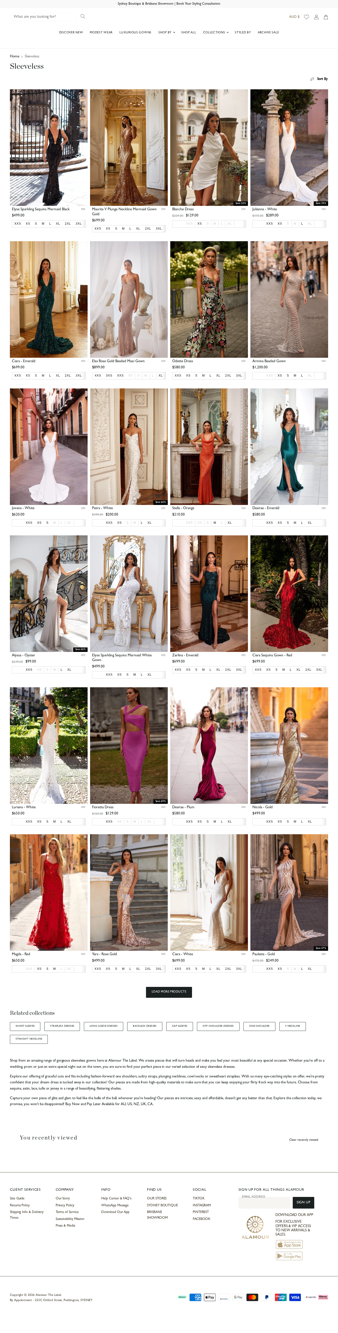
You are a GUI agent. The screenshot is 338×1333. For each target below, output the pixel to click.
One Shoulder (259, 1026)
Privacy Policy (65, 1205)
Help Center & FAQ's (116, 1198)
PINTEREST (201, 1212)
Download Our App (115, 1212)
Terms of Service (67, 1212)
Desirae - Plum (183, 807)
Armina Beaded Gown (269, 361)
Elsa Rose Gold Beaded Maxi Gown (118, 361)
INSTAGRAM (202, 1205)
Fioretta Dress (103, 807)
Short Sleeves (25, 1026)
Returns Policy (20, 1205)
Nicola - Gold (262, 807)
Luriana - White (24, 807)
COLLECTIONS (214, 32)
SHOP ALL (188, 32)
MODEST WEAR (101, 32)
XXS (189, 223)
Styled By (243, 32)
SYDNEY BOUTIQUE (162, 1205)
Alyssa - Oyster (23, 656)
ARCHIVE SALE (268, 32)
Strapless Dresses (62, 1026)
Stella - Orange (183, 508)
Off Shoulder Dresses (218, 1026)
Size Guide (17, 1198)
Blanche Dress (183, 210)
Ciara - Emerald (23, 361)
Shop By (165, 32)
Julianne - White (264, 210)
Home (14, 57)
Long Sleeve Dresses (104, 1026)
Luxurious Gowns (135, 32)
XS (130, 375)
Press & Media (65, 1226)
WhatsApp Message (115, 1205)
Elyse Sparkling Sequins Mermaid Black (41, 210)
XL (230, 223)
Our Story (63, 1198)
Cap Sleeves (180, 1026)
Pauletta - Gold (263, 954)
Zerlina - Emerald (185, 656)
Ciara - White (182, 954)
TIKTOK (199, 1198)
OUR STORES (157, 1198)
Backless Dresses (145, 1026)
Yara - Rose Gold (104, 954)
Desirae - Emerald (265, 508)
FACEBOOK (201, 1219)
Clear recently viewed (303, 1140)
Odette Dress (182, 361)
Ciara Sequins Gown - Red (272, 656)
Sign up (303, 1202)
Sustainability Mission (70, 1219)
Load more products (169, 992)
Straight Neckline (29, 1039)
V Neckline (292, 1026)
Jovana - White (23, 508)
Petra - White (102, 508)
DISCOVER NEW (71, 32)
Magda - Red (21, 954)
